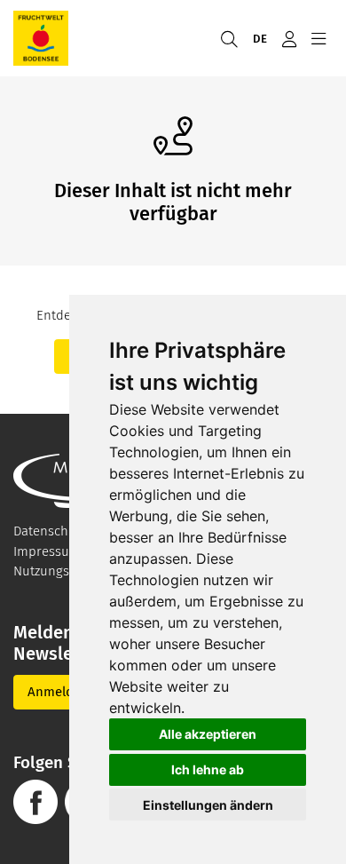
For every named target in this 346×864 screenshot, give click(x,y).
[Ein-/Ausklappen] (318, 38)
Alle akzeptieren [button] (207, 733)
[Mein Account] (288, 38)
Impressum (47, 551)
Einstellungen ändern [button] (208, 804)
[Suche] (229, 38)
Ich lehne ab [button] (207, 769)
